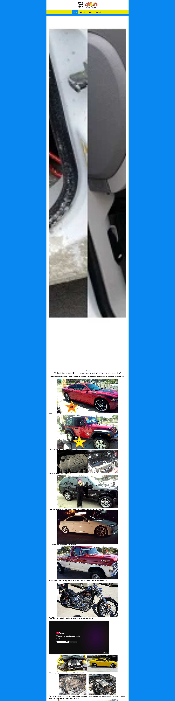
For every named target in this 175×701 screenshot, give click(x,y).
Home (75, 12)
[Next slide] (124, 194)
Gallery (90, 12)
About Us (82, 12)
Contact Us (98, 12)
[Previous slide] (51, 194)
